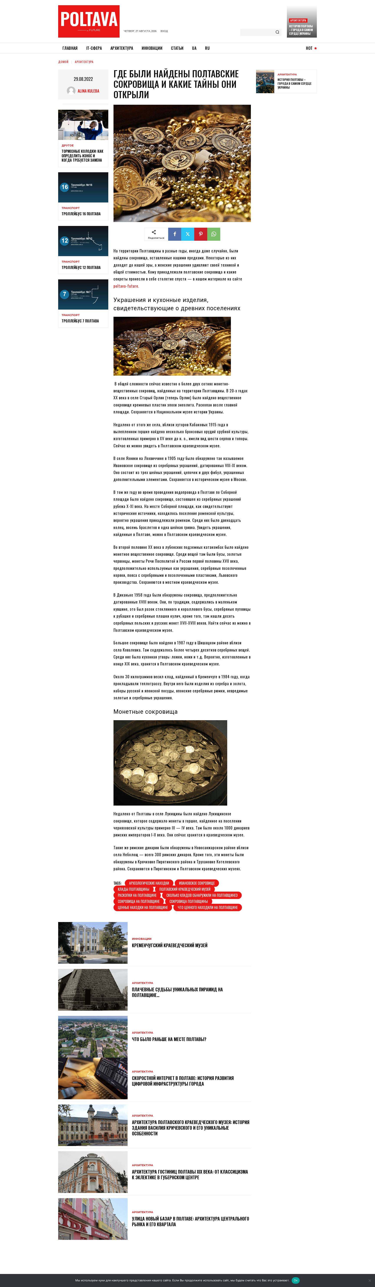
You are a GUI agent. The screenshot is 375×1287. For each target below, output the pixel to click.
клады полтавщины (133, 889)
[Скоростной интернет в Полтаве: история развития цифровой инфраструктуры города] (93, 1078)
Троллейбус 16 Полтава (81, 213)
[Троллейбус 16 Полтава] (83, 187)
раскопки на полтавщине (137, 895)
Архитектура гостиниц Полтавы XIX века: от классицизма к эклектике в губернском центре (190, 1174)
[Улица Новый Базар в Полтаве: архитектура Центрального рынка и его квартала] (93, 1219)
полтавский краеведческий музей (185, 889)
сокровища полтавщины (188, 901)
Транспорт (71, 208)
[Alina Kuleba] (72, 90)
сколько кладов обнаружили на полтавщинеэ (201, 895)
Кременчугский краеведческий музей (169, 945)
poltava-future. (126, 286)
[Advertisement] (288, 128)
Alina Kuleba (88, 91)
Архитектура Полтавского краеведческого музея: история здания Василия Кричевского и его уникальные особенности (190, 1128)
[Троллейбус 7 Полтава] (83, 294)
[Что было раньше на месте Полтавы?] (93, 1037)
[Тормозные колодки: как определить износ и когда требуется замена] (83, 125)
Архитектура (298, 20)
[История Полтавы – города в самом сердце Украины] (265, 81)
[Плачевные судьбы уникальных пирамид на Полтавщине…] (93, 990)
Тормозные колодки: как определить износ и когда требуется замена (82, 156)
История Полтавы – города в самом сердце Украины (301, 30)
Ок (296, 1280)
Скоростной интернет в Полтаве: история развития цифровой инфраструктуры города (183, 1081)
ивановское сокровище (197, 883)
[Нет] (369, 1280)
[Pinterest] (200, 234)
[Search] (277, 32)
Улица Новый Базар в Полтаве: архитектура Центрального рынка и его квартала (190, 1221)
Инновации (141, 939)
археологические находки (149, 883)
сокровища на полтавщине (139, 901)
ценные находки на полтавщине (143, 907)
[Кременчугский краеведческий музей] (93, 943)
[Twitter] (187, 234)
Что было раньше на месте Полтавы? (169, 1039)
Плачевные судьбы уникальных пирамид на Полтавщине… (177, 992)
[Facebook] (174, 234)
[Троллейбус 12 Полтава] (83, 241)
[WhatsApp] (213, 234)
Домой (63, 61)
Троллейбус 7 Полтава (80, 320)
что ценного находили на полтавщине (208, 907)
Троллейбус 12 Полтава (81, 267)
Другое (68, 145)
